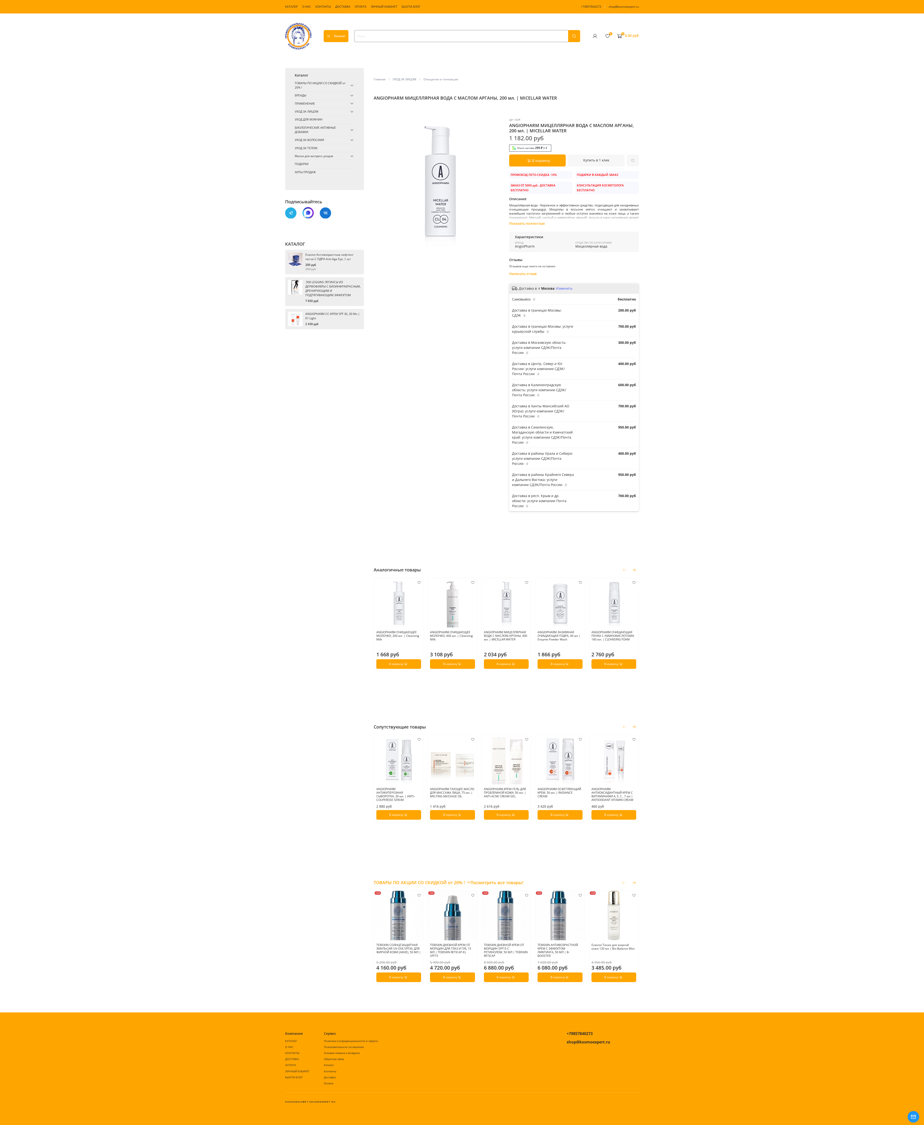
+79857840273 (591, 7)
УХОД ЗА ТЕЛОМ (306, 148)
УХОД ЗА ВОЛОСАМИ (309, 140)
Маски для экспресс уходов (314, 156)
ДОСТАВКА (342, 7)
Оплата (328, 1083)
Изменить (564, 288)
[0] (607, 36)
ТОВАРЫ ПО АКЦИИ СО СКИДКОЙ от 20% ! (320, 85)
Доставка (330, 1077)
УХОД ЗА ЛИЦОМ (404, 79)
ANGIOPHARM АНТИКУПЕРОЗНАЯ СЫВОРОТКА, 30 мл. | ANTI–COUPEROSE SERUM (395, 794)
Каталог (339, 36)
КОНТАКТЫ (323, 7)
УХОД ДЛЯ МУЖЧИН (308, 119)
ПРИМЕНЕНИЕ (305, 103)
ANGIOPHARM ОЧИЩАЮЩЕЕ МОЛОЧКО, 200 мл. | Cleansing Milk (397, 635)
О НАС (306, 7)
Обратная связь (334, 1059)
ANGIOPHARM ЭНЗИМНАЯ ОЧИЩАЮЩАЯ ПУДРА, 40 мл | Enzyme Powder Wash (559, 635)
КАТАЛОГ (291, 7)
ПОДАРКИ (301, 164)
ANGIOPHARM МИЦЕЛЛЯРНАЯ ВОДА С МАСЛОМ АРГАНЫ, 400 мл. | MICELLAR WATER (505, 635)
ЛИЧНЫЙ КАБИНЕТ (384, 7)
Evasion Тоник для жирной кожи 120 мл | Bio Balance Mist (612, 947)
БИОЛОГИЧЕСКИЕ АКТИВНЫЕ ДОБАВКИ (315, 130)
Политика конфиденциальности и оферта (351, 1041)
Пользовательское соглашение (344, 1047)
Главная (379, 79)
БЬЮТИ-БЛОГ (411, 7)
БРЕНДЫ (300, 95)
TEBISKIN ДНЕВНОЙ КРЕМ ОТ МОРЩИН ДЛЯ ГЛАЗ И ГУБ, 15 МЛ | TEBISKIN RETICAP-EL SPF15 (450, 950)
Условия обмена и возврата (342, 1053)
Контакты (330, 1071)
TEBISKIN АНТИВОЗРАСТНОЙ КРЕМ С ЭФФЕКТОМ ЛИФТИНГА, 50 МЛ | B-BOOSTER (558, 950)
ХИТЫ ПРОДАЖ (305, 172)
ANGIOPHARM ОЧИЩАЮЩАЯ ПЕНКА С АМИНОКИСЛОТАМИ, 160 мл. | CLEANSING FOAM (612, 635)
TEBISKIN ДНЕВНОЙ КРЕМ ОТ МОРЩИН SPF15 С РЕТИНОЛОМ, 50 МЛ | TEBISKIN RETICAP (505, 950)
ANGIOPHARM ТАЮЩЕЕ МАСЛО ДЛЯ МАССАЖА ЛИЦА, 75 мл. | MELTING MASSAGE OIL (452, 793)
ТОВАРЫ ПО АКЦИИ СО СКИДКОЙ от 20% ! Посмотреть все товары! (448, 882)
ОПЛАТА (360, 7)
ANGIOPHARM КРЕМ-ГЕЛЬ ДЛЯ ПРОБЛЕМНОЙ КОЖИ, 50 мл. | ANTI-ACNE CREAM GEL (505, 793)
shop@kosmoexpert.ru (624, 7)
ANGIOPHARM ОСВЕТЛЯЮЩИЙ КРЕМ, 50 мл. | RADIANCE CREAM (559, 793)
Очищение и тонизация (441, 79)
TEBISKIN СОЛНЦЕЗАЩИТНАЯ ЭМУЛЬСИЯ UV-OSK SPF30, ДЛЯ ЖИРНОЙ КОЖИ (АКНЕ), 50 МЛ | (398, 948)
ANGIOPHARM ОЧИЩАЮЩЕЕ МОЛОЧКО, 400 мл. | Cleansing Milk (451, 635)
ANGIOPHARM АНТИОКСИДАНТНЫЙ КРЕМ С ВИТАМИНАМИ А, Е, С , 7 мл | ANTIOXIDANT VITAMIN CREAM (612, 794)
